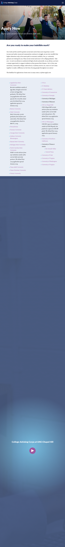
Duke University (15, 112)
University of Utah (47, 155)
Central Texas (50, 152)
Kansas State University (17, 142)
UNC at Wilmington (48, 122)
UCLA (44, 83)
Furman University (15, 130)
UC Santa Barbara (47, 89)
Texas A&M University (16, 167)
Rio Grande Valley (51, 149)
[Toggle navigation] (63, 3)
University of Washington (49, 161)
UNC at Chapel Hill (47, 105)
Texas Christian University (18, 170)
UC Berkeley (45, 86)
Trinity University (15, 173)
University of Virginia (48, 158)
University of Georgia (48, 95)
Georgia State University (17, 133)
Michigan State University (17, 145)
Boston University (15, 109)
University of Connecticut (49, 92)
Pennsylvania (14, 127)
